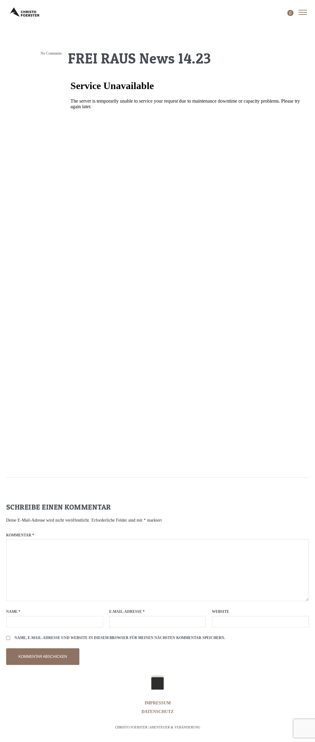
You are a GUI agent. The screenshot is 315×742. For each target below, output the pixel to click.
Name (13, 611)
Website (220, 611)
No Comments (51, 53)
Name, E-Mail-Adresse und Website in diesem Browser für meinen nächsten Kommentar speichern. (119, 638)
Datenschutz (157, 711)
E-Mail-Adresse (127, 611)
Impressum (158, 703)
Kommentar (20, 535)
